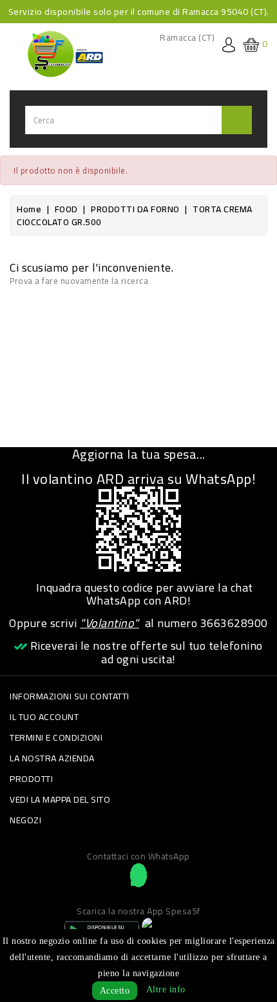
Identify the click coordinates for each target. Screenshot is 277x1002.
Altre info (166, 989)
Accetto (115, 991)
